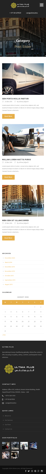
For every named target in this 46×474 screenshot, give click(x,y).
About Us (8, 416)
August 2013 (9, 284)
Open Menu (41, 5)
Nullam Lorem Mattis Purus (16, 160)
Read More (8, 116)
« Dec (4, 335)
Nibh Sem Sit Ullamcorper (15, 220)
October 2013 (9, 275)
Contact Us (8, 429)
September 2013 (10, 280)
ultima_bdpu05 (24, 102)
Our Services (9, 420)
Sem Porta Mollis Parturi (15, 99)
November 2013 (10, 271)
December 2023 (10, 258)
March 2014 (8, 262)
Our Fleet (8, 424)
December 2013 (10, 267)
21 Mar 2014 (8, 102)
